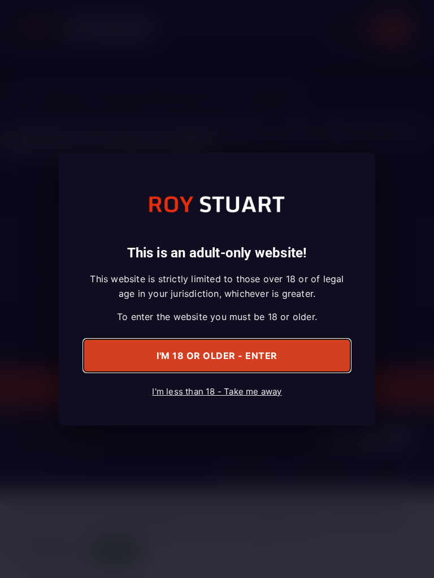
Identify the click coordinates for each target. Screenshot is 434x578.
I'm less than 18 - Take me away (216, 391)
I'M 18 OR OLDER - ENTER (217, 355)
